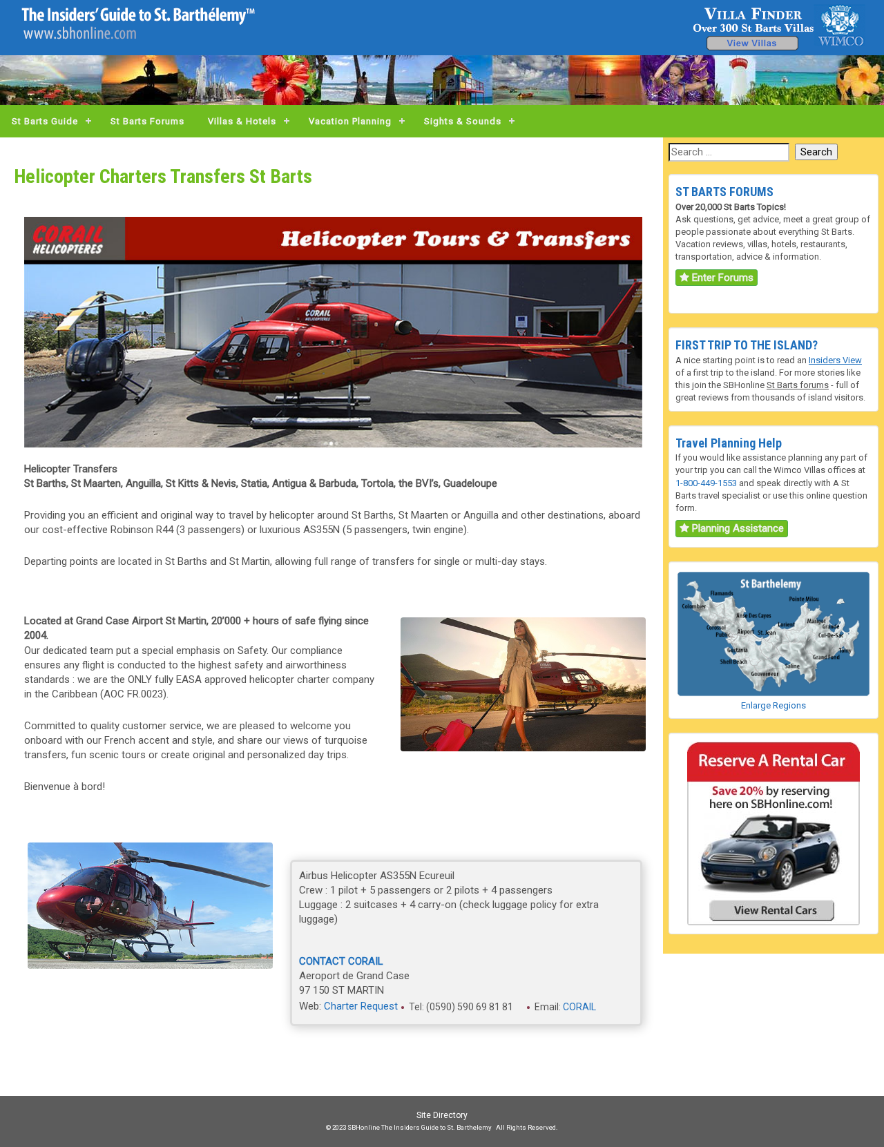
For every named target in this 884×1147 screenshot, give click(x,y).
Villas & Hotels (242, 121)
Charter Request (361, 1006)
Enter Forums (721, 277)
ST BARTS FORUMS (724, 191)
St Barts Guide (45, 121)
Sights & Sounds (462, 121)
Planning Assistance (736, 528)
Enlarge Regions (773, 705)
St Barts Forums (147, 121)
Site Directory (442, 1115)
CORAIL (579, 1006)
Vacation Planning (350, 121)
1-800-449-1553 (706, 483)
